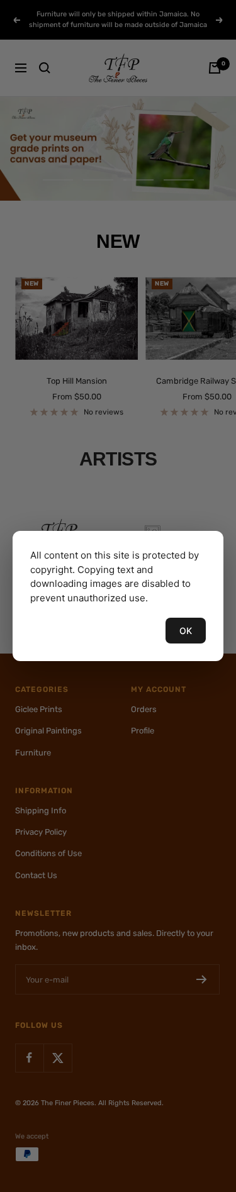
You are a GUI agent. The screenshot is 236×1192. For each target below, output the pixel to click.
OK (185, 630)
